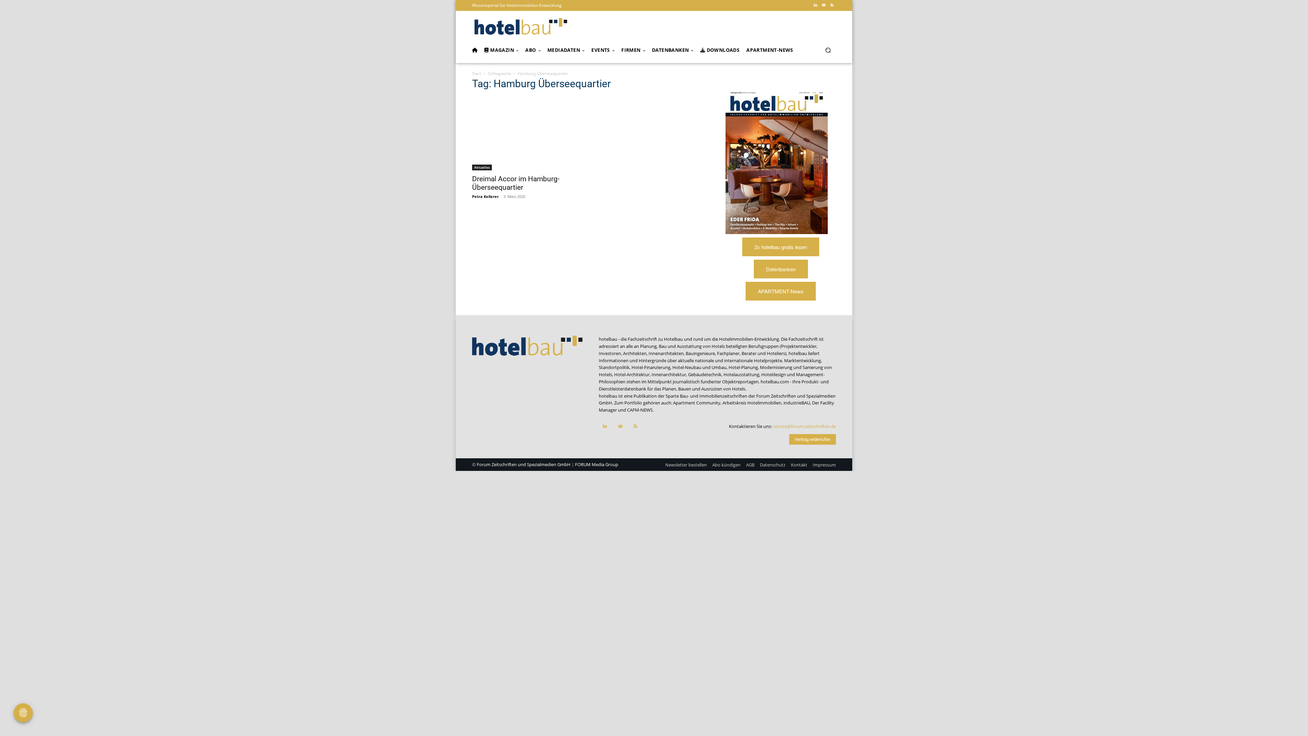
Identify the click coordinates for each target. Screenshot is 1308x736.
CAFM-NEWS (640, 410)
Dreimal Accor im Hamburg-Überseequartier (516, 183)
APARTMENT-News (781, 291)
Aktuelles (482, 167)
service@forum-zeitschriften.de (804, 426)
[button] (828, 50)
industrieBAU (796, 403)
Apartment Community (696, 403)
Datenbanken (781, 269)
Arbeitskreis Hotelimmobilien (751, 403)
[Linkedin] (815, 5)
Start (476, 73)
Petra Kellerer (485, 196)
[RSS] (832, 5)
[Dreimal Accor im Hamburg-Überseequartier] (527, 133)
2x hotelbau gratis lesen (780, 246)
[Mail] (824, 5)
